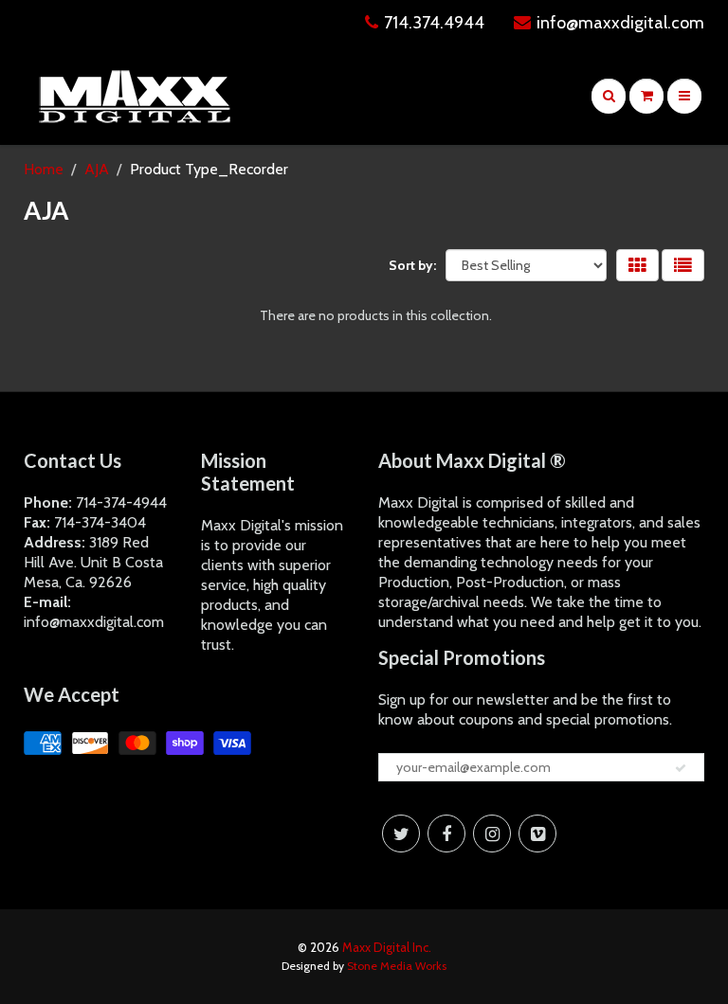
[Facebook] (446, 833)
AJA (96, 169)
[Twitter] (401, 833)
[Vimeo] (537, 833)
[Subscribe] (680, 768)
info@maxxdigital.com (620, 22)
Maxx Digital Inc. (386, 947)
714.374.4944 (434, 22)
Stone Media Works (396, 966)
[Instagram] (492, 833)
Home (44, 169)
